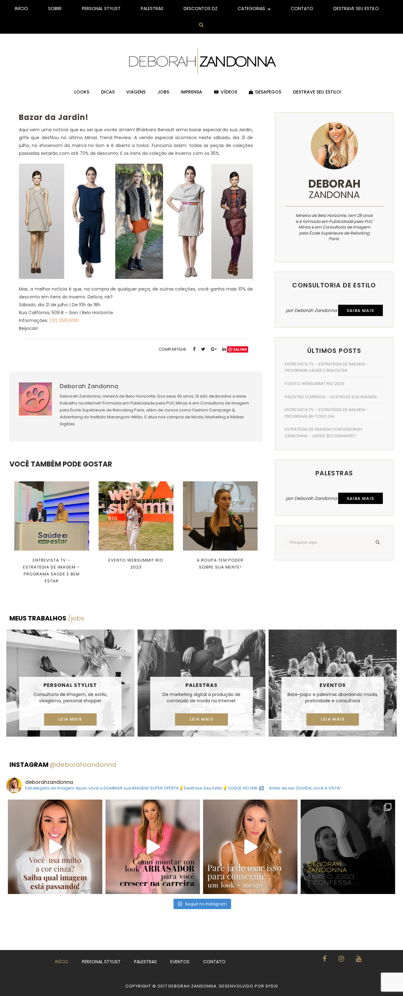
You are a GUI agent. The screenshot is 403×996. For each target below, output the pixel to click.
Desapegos (268, 92)
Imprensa (191, 92)
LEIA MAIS (70, 719)
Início (21, 8)
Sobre (55, 8)
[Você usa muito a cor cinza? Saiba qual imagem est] (55, 847)
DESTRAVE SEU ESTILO (356, 8)
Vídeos (229, 92)
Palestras (152, 8)
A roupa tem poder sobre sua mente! (220, 563)
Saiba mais (360, 311)
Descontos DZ (201, 8)
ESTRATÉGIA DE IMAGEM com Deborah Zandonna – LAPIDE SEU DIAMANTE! (323, 432)
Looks (81, 92)
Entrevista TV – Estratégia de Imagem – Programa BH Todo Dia (327, 413)
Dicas (108, 92)
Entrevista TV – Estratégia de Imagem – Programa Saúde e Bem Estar (51, 570)
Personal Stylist (101, 8)
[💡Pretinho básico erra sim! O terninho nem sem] (348, 847)
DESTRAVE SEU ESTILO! (317, 92)
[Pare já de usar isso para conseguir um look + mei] (250, 847)
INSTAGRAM (62, 764)
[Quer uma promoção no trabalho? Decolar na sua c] (152, 847)
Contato (302, 8)
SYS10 (271, 986)
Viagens (135, 92)
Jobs (163, 92)
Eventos (333, 685)
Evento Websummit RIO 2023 (135, 563)
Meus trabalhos (46, 618)
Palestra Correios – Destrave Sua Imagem (331, 397)
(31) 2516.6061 (64, 320)
